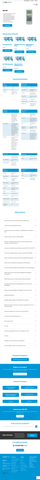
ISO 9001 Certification (23, 470)
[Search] (34, 5)
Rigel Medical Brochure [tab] (9, 295)
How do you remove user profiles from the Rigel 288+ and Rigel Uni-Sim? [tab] (19, 231)
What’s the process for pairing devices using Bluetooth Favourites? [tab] (18, 257)
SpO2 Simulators (14, 462)
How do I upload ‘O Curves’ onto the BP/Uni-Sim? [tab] (15, 345)
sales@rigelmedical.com (7, 463)
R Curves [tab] (6, 326)
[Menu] (36, 5)
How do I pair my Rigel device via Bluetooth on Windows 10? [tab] (17, 262)
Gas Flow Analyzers (14, 471)
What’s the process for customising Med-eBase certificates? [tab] (17, 279)
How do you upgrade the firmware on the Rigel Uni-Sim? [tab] (16, 331)
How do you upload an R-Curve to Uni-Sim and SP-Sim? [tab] (16, 311)
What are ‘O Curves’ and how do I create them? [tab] (14, 340)
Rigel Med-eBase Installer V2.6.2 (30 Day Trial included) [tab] (16, 300)
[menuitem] (34, 5)
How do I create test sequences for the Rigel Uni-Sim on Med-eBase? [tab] (19, 267)
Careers (21, 460)
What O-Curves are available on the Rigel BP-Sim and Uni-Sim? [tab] (18, 290)
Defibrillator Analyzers (15, 470)
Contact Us (36, 0)
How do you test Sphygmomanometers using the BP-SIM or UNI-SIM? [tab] (19, 248)
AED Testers (13, 468)
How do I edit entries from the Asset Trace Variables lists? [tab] (16, 220)
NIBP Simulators (14, 463)
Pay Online (32, 0)
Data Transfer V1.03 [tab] (8, 321)
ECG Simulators (14, 465)
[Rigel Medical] (7, 5)
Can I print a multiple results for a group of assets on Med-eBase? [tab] (18, 253)
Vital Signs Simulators (15, 460)
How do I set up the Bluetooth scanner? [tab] (12, 225)
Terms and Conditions (23, 465)
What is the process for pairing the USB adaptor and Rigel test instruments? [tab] (17, 273)
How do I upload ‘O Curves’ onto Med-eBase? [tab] (14, 236)
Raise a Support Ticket (27, 0)
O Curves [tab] (6, 335)
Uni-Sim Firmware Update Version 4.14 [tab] (12, 316)
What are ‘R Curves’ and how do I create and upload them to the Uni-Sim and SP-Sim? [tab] (19, 305)
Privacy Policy (22, 463)
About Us (21, 462)
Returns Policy (22, 468)
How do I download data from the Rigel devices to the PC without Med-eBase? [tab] (18, 284)
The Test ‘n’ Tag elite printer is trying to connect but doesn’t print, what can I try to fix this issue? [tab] (18, 242)
